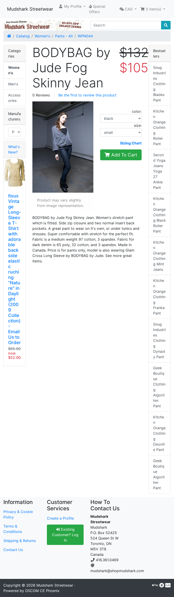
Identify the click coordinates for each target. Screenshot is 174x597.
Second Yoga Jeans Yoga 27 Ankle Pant (159, 171)
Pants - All (64, 36)
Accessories (14, 98)
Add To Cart (123, 155)
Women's (42, 36)
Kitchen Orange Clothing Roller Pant (159, 127)
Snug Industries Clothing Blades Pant (159, 83)
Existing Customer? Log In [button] (65, 534)
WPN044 (85, 36)
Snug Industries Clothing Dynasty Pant (159, 340)
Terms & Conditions (12, 529)
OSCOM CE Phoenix (42, 590)
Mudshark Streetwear (30, 9)
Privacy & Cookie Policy (18, 514)
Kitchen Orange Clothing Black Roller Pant (159, 214)
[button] (72, 6)
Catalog (23, 36)
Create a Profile (60, 518)
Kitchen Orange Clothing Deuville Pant (159, 433)
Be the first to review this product (87, 95)
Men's (13, 84)
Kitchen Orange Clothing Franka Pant (159, 296)
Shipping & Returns (19, 540)
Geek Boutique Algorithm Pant (159, 474)
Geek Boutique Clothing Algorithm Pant (159, 387)
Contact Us (13, 549)
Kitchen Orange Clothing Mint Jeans (159, 256)
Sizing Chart (131, 143)
